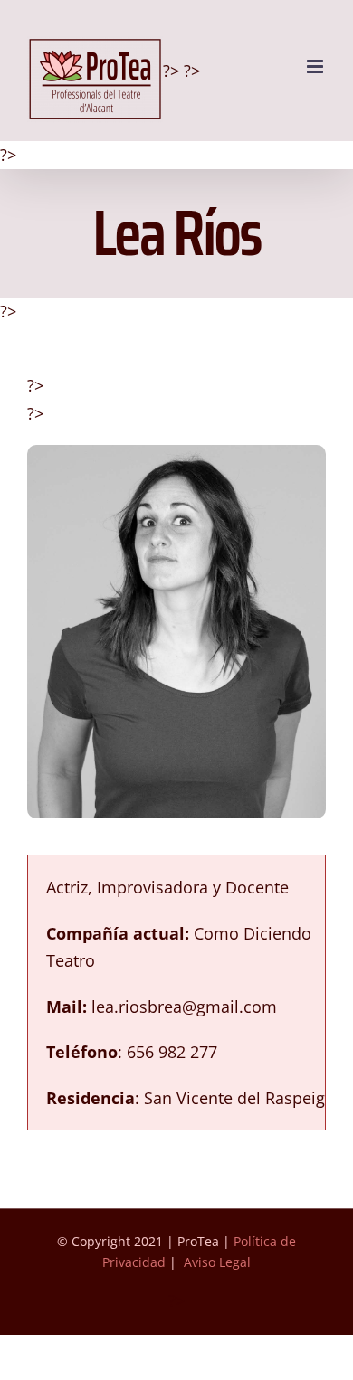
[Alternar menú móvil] (316, 66)
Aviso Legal (217, 1262)
